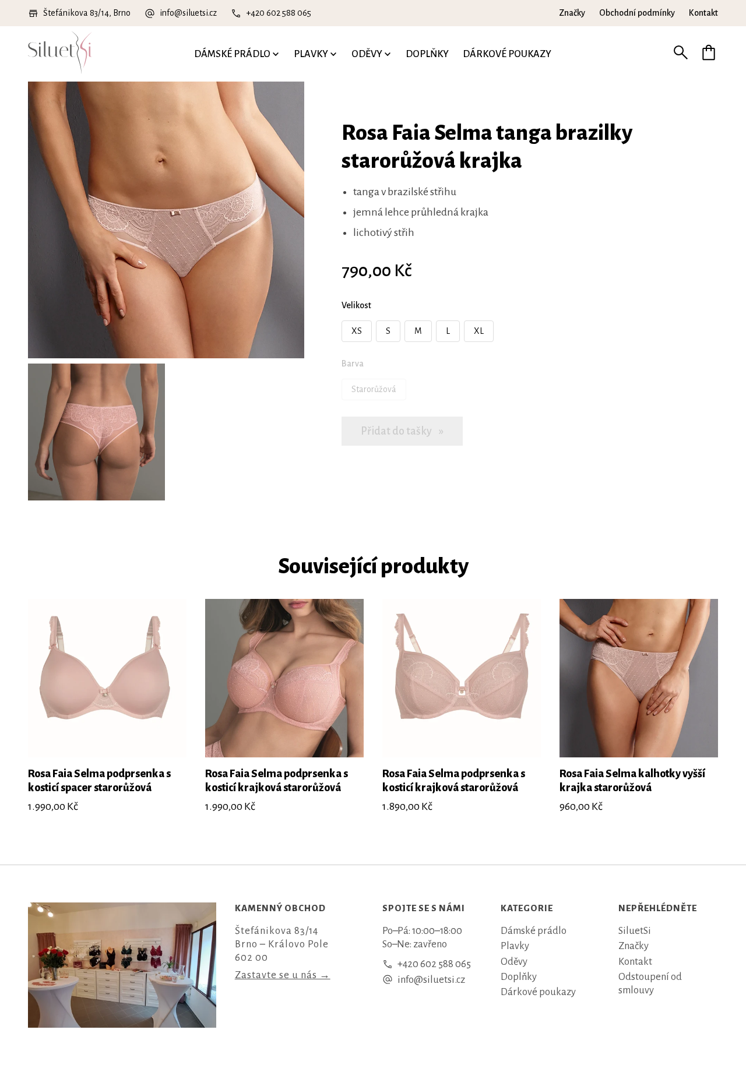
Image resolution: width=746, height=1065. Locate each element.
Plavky (311, 54)
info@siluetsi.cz (188, 12)
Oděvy (366, 54)
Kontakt (703, 12)
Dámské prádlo (232, 54)
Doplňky (427, 54)
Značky (572, 12)
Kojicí (41, 28)
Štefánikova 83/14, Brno (87, 12)
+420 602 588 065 (278, 12)
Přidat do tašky (397, 431)
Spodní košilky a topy (216, 31)
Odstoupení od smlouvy (650, 983)
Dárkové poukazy (507, 54)
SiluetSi (634, 930)
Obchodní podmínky (637, 12)
